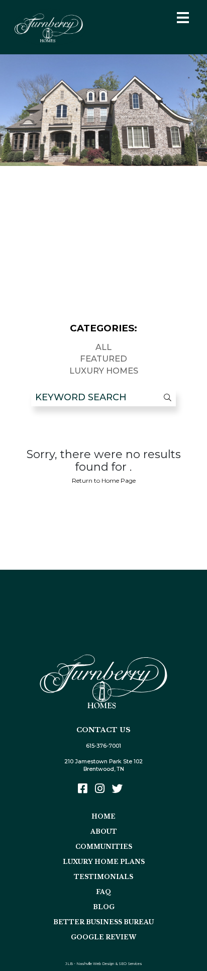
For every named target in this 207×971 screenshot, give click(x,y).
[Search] (162, 397)
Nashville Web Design (95, 963)
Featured (103, 359)
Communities (103, 846)
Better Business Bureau (103, 922)
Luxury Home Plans (104, 861)
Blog (104, 907)
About (103, 831)
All (103, 347)
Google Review (103, 937)
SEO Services (130, 963)
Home (103, 816)
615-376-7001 (103, 746)
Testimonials (103, 876)
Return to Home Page (104, 480)
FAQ (103, 892)
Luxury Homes (103, 371)
